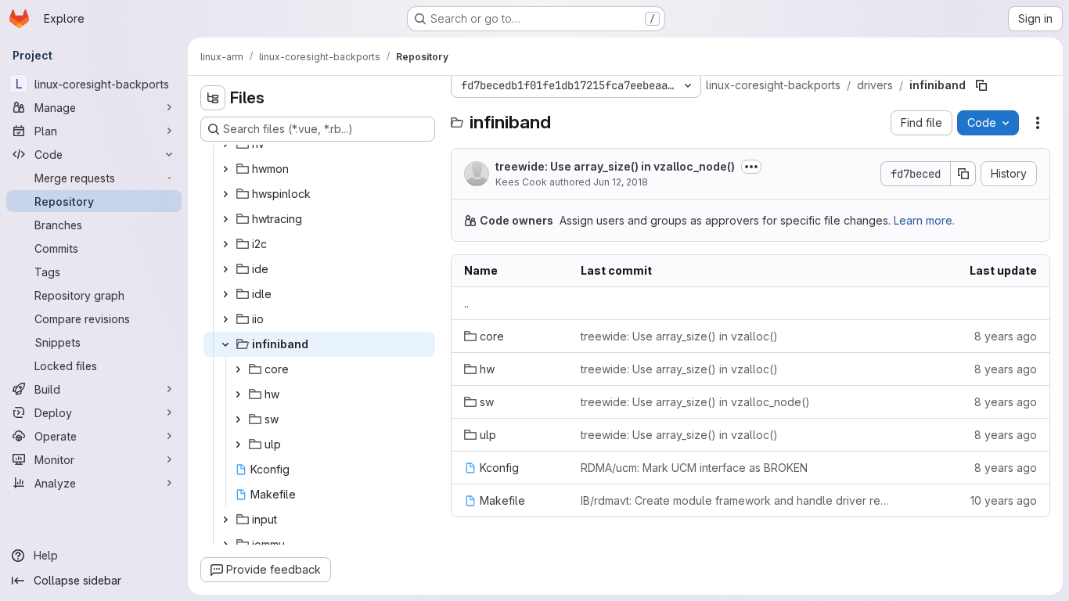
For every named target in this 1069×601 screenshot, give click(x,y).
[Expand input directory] (225, 519)
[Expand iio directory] (225, 319)
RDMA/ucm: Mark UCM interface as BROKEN (694, 467)
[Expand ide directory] (225, 269)
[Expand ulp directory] (238, 444)
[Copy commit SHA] (963, 173)
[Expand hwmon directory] (225, 169)
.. (466, 303)
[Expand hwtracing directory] (225, 219)
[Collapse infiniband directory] (225, 344)
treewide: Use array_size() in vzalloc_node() (615, 166)
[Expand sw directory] (238, 419)
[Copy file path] (981, 85)
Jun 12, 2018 (620, 182)
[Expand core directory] (238, 369)
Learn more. (924, 220)
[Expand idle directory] (225, 294)
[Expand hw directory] (238, 394)
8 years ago (1005, 336)
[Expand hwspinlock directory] (225, 194)
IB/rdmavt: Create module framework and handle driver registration (737, 500)
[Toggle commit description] (751, 167)
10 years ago (1003, 500)
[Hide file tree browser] (212, 97)
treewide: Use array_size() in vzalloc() (679, 336)
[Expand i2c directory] (225, 244)
